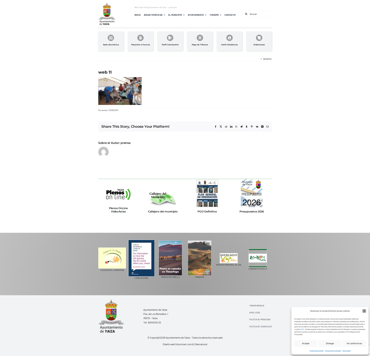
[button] (364, 311)
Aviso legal (346, 351)
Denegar (330, 343)
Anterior (267, 58)
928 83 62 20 (154, 322)
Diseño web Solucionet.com (177, 344)
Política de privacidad (333, 351)
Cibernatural (200, 344)
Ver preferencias (354, 343)
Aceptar (305, 343)
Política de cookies (317, 351)
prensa (104, 110)
